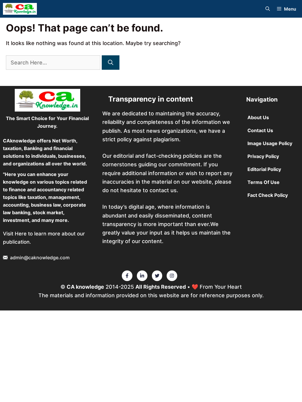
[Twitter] (127, 275)
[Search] (110, 62)
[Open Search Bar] (267, 9)
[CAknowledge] (20, 9)
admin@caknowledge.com (40, 257)
